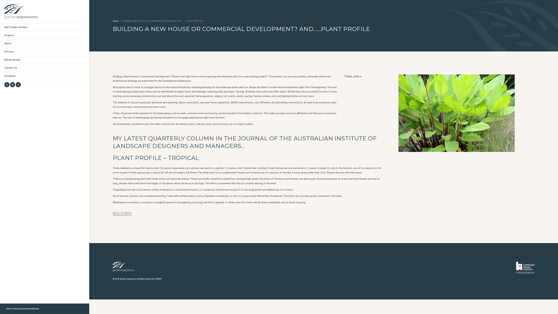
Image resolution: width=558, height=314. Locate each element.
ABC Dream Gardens (16, 27)
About (7, 43)
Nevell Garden (12, 60)
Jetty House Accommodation (22, 308)
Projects (9, 35)
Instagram (10, 76)
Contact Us (10, 68)
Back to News (122, 213)
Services (9, 51)
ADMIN (158, 279)
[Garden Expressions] (44, 11)
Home (115, 21)
